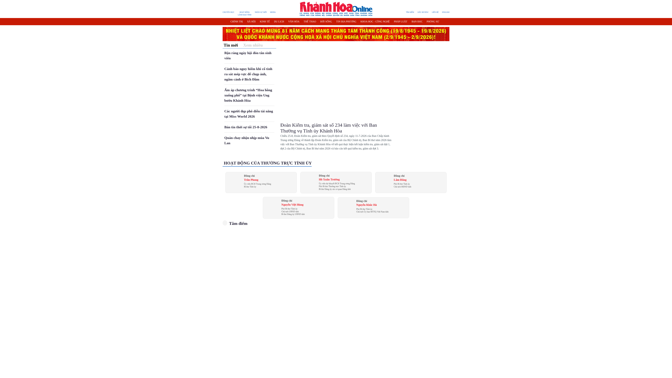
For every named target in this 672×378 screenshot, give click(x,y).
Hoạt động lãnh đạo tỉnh (246, 13)
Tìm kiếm (409, 12)
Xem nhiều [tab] (254, 45)
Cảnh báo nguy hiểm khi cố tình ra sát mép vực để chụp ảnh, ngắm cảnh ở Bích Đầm (248, 74)
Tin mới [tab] (231, 45)
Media (275, 12)
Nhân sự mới (262, 12)
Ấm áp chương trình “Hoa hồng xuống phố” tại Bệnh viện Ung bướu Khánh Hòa (248, 95)
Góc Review (422, 12)
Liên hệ (434, 12)
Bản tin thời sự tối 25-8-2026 (246, 127)
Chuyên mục (229, 12)
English (445, 12)
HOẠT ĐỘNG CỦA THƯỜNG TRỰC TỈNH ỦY (268, 167)
